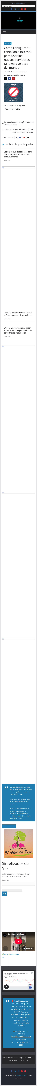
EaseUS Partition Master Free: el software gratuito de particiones (18, 313)
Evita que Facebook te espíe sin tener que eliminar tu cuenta (19, 123)
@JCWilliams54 (20, 1031)
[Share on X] (5, 78)
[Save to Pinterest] (13, 78)
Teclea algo (5, 880)
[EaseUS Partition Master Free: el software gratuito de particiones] (18, 168)
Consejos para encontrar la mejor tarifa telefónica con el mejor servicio (17, 130)
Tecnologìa (8, 43)
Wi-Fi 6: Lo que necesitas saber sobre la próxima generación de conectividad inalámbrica (18, 330)
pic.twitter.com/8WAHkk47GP (19, 813)
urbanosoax (15, 72)
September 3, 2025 (16, 818)
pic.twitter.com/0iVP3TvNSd (21, 1037)
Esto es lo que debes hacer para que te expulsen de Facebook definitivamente (18, 154)
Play (4, 893)
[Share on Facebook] (9, 78)
